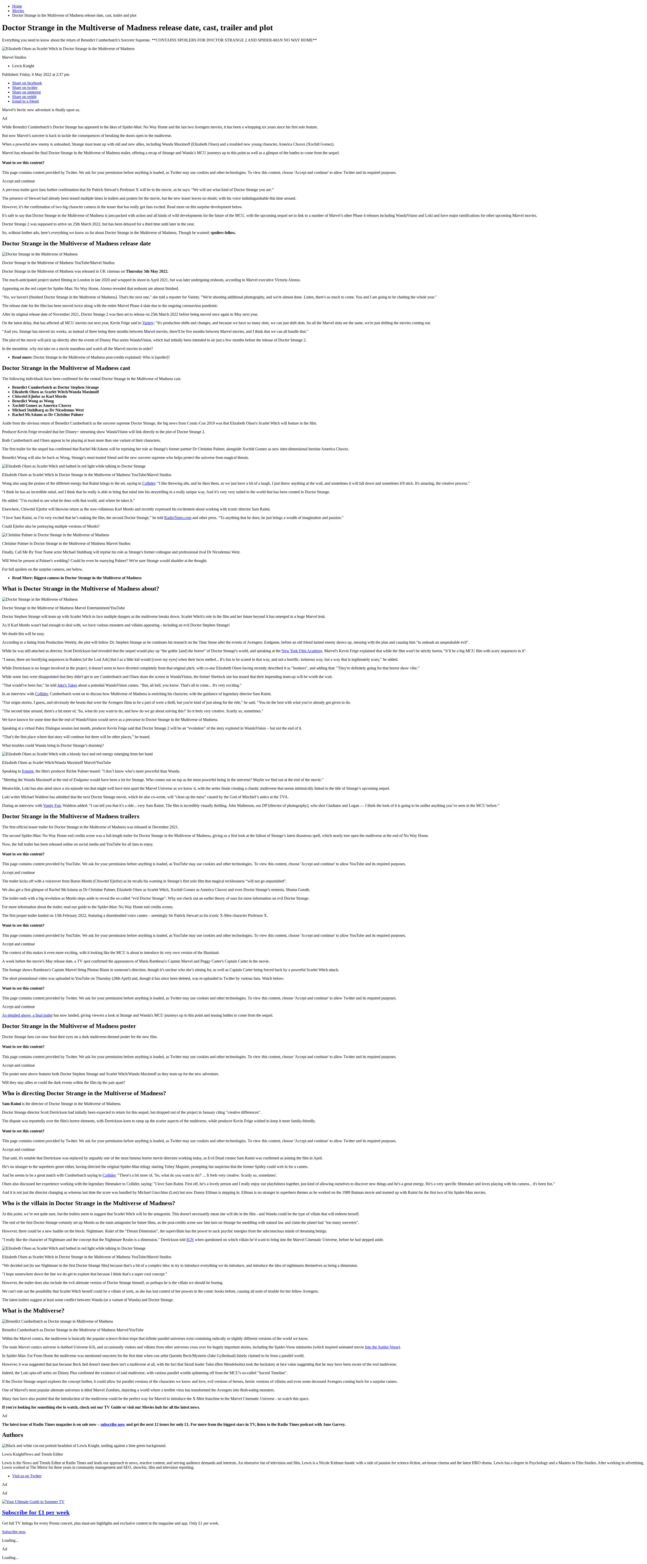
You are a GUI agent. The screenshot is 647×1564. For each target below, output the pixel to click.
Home (17, 6)
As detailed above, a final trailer (27, 1015)
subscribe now (113, 1424)
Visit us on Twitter (26, 1476)
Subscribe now (14, 1532)
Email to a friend (25, 101)
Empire (28, 771)
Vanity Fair (52, 805)
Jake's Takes (67, 685)
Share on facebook (27, 83)
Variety (148, 323)
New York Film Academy (302, 651)
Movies (18, 11)
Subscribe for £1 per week (36, 1512)
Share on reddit (24, 97)
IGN (190, 1240)
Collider (148, 483)
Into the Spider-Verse (382, 1347)
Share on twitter (24, 87)
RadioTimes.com (177, 518)
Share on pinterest (26, 92)
